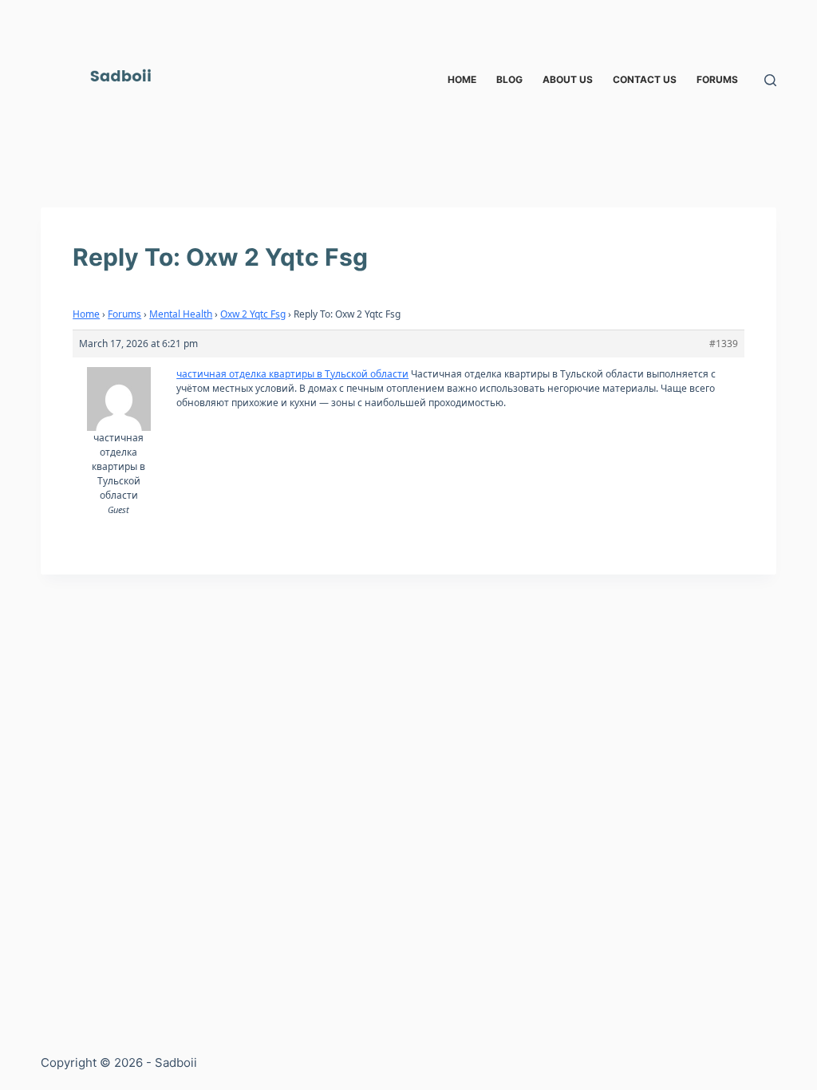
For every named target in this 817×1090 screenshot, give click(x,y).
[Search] (770, 80)
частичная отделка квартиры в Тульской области (292, 374)
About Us (568, 79)
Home (462, 79)
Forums (717, 79)
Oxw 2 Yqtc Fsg (253, 314)
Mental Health (180, 314)
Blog (509, 79)
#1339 (723, 343)
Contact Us (645, 79)
